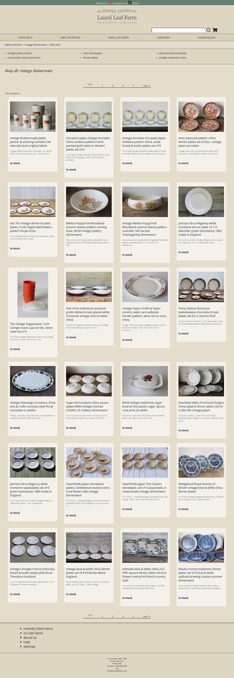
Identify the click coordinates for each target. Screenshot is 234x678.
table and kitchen (70, 37)
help (26, 642)
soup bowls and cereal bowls (24, 57)
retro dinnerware (92, 53)
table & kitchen (13, 44)
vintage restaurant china (172, 57)
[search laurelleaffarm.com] (209, 30)
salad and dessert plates (172, 53)
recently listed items (38, 628)
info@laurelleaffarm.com (117, 671)
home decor (25, 37)
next (145, 85)
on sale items (33, 633)
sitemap (29, 646)
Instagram (118, 3)
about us (30, 637)
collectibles (163, 37)
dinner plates (90, 57)
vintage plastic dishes (19, 53)
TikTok (135, 3)
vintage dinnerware (35, 44)
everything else (206, 37)
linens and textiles (118, 37)
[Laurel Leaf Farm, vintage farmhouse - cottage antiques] (117, 16)
